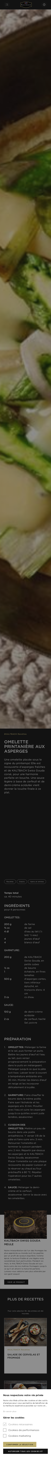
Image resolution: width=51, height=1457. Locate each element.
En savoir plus (9, 1411)
